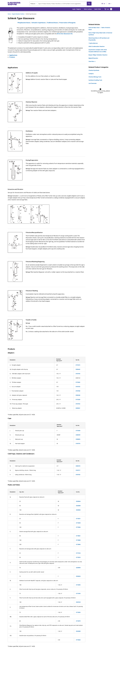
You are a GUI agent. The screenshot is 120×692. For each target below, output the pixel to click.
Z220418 (78, 466)
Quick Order (97, 9)
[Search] (89, 4)
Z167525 (78, 474)
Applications (13, 55)
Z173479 (78, 621)
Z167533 (78, 386)
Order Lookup (88, 9)
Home (9, 14)
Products (12, 57)
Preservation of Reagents (67, 23)
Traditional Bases (52, 23)
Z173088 (78, 540)
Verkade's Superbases (39, 23)
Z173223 (78, 557)
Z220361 (78, 408)
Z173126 (78, 553)
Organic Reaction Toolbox (18, 14)
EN (109, 3)
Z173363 (78, 640)
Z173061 (78, 536)
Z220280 (78, 505)
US (104, 3)
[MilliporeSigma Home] (14, 3)
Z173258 (78, 523)
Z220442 (78, 369)
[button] (76, 9)
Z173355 (78, 612)
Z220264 (78, 501)
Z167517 (78, 470)
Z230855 (78, 439)
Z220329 (78, 435)
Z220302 (78, 510)
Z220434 (78, 576)
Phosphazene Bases (24, 23)
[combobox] (60, 4)
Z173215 (78, 365)
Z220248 (78, 395)
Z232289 (78, 631)
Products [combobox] (33, 3)
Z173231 (78, 518)
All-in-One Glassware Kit (64, 34)
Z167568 (78, 391)
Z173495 (78, 585)
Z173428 (78, 430)
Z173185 (78, 593)
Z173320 (78, 399)
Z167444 (78, 373)
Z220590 (78, 567)
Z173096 (78, 544)
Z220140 (78, 602)
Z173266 (78, 527)
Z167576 (78, 443)
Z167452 (78, 404)
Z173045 (78, 382)
